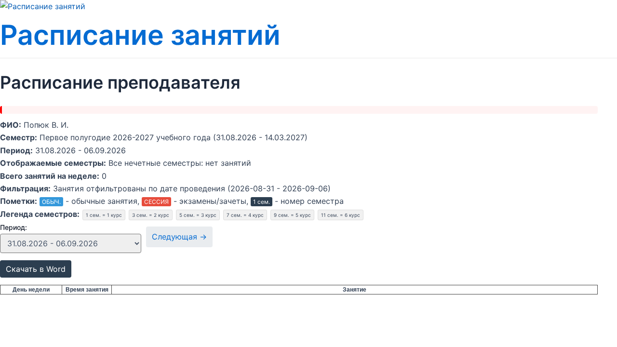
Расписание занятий (140, 35)
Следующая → (179, 236)
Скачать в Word (36, 269)
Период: (13, 227)
